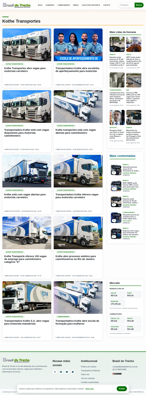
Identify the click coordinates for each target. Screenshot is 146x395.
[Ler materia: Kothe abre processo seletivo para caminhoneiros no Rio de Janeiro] (78, 233)
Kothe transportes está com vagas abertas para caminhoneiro (76, 131)
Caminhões (50, 5)
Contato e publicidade (90, 382)
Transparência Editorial (90, 371)
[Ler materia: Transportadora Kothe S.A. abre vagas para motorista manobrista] (26, 297)
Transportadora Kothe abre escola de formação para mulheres (77, 322)
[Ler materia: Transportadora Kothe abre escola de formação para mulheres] (78, 297)
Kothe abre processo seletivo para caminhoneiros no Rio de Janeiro (76, 258)
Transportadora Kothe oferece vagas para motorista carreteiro (77, 196)
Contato (106, 5)
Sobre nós (85, 374)
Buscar (139, 5)
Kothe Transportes (14, 64)
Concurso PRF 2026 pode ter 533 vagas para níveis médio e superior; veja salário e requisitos (133, 97)
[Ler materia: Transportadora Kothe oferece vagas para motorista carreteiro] (78, 171)
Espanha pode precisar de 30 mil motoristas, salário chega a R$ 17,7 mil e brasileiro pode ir (117, 61)
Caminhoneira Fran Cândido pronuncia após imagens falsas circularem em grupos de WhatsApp (117, 97)
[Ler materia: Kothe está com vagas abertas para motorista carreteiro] (26, 171)
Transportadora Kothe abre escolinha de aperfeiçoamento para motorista (77, 70)
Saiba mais (89, 389)
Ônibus (76, 5)
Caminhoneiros (63, 5)
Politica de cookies (88, 367)
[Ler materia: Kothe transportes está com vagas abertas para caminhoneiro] (78, 106)
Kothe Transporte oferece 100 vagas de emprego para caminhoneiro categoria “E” (25, 259)
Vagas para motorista (91, 5)
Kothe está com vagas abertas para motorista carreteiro (25, 196)
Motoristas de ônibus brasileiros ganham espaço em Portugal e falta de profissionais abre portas (133, 135)
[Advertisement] (125, 261)
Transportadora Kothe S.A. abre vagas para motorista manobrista (26, 322)
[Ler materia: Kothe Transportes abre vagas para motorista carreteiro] (26, 44)
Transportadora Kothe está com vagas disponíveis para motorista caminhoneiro (26, 132)
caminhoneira (63, 316)
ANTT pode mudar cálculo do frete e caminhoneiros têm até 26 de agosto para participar (133, 61)
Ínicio (40, 5)
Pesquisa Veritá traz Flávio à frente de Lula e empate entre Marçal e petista (117, 134)
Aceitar (122, 389)
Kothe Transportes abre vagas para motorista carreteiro (25, 70)
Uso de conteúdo (88, 378)
